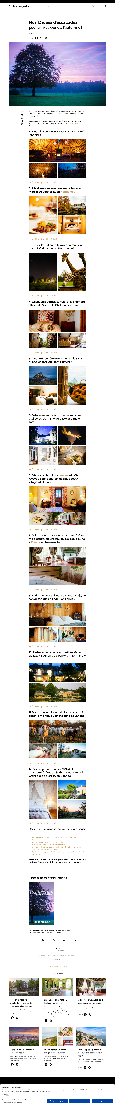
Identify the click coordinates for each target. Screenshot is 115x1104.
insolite (51, 930)
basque (63, 475)
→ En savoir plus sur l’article (43, 182)
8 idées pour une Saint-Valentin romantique (48, 845)
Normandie (67, 191)
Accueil (31, 16)
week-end (76, 123)
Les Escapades (61, 950)
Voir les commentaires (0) (56, 966)
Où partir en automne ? (63, 930)
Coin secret (41, 16)
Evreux (35, 542)
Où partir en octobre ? (54, 932)
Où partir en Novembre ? (38, 932)
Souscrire (97, 6)
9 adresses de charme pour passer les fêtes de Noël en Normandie (56, 847)
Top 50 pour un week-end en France (45, 849)
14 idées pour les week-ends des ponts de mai (49, 842)
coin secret (44, 930)
